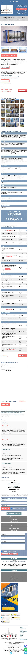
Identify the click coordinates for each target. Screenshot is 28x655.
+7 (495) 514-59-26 (22, 5)
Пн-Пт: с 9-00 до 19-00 (13, 651)
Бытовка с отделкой (17, 409)
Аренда (14, 524)
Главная (4, 17)
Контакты (21, 20)
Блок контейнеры (23, 631)
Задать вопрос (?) (5, 80)
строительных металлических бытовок (15, 414)
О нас (15, 20)
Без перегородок (4, 409)
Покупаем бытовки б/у (14, 513)
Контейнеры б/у (14, 521)
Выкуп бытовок (14, 530)
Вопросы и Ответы (14, 580)
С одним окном (19, 412)
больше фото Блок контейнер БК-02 (11, 76)
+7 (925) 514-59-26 (22, 7)
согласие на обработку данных (19, 508)
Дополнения (14, 575)
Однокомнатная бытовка (11, 412)
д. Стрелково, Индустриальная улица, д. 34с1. (14, 650)
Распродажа (14, 525)
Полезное (14, 570)
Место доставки (4, 365)
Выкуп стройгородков (14, 528)
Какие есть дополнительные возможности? (9, 77)
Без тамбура (10, 409)
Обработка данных (23, 639)
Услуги (10, 20)
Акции (14, 573)
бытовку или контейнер (14, 484)
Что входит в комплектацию (6, 75)
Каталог (9, 17)
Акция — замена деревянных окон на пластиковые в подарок (14, 562)
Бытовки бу (22, 632)
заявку (16, 486)
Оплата (18, 17)
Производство (14, 579)
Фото (6, 20)
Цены (14, 17)
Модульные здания (14, 516)
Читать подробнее (14, 566)
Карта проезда (25, 14)
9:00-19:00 (20, 13)
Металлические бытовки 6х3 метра (10, 411)
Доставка (23, 17)
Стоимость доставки (5, 369)
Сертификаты (14, 577)
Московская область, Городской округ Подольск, (14, 649)
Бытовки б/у (14, 519)
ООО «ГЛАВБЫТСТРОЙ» (14, 643)
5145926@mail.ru (23, 10)
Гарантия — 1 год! (5, 67)
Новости (14, 558)
